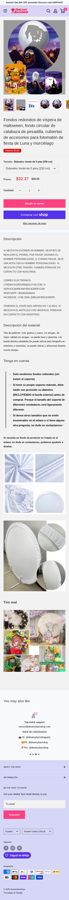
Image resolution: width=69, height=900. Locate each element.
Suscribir (14, 814)
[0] (62, 11)
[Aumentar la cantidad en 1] (38, 190)
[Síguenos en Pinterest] (19, 848)
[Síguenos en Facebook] (6, 848)
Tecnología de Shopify (13, 893)
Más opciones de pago (34, 223)
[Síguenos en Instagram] (12, 848)
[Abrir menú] (5, 10)
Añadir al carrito (34, 203)
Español (8, 831)
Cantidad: (9, 190)
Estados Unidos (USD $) (34, 831)
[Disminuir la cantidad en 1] (20, 190)
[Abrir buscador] (48, 11)
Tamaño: (28, 161)
